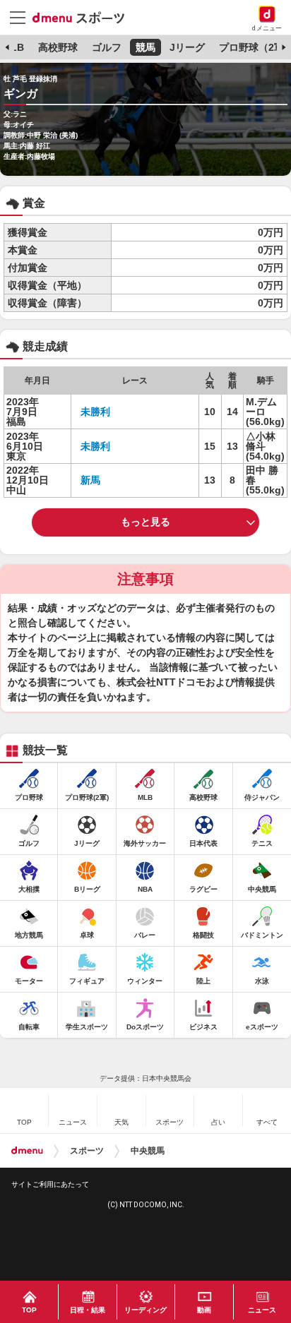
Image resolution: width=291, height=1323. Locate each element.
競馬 (145, 47)
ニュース (262, 1310)
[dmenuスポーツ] (83, 17)
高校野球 (58, 47)
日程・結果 (87, 1310)
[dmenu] (27, 1151)
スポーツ (87, 1151)
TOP (29, 1310)
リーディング (145, 1310)
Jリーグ (187, 47)
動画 (204, 1310)
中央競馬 (148, 1151)
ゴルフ (106, 47)
